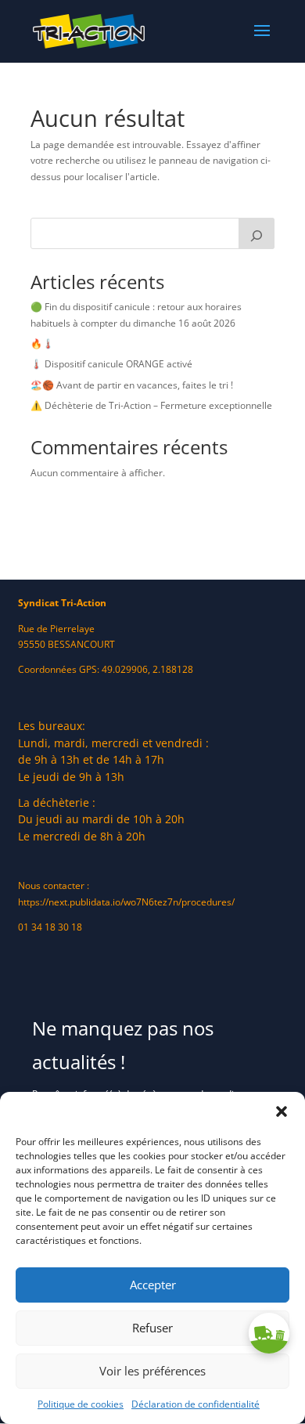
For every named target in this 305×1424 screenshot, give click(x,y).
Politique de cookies (81, 1404)
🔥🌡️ (42, 343)
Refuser (152, 1327)
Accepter (153, 1284)
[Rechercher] (256, 233)
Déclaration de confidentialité (195, 1404)
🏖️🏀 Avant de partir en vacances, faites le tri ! (131, 385)
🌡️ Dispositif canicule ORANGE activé (111, 363)
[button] (281, 1111)
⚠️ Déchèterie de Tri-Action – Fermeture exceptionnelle (151, 405)
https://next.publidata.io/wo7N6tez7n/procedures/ (126, 902)
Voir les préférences (152, 1371)
